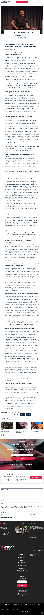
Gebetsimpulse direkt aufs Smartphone (36, 550)
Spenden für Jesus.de (4, 533)
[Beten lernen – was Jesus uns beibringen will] (7, 425)
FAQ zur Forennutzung (4, 532)
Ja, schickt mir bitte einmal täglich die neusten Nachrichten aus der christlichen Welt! (18, 514)
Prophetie (19, 412)
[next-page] (3, 435)
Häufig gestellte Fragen (4, 529)
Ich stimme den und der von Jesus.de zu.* (20, 512)
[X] (39, 2)
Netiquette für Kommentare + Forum (7, 530)
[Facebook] (33, 2)
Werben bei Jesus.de (4, 534)
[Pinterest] (27, 414)
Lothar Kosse (14, 412)
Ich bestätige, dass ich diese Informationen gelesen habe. (22, 464)
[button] (30, 2)
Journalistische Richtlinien (5, 527)
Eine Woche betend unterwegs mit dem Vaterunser (20, 431)
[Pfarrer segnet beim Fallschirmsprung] (37, 425)
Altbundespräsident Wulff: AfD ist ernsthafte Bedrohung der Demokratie (36, 552)
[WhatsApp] (29, 414)
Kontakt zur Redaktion (4, 526)
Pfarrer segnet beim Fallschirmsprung (35, 430)
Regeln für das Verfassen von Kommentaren (17, 511)
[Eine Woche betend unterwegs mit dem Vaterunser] (22, 425)
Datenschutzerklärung (33, 511)
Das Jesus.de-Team (3, 528)
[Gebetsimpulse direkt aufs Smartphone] (22, 530)
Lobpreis (25, 37)
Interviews (19, 37)
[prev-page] (1, 435)
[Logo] (7, 546)
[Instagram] (36, 2)
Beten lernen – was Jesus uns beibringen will (7, 430)
